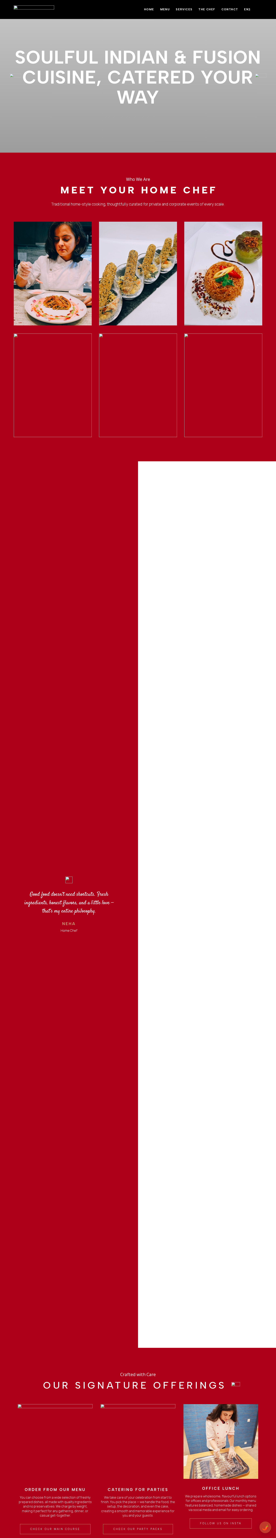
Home (149, 9)
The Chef (206, 9)
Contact (229, 9)
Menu (165, 9)
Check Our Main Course (55, 1529)
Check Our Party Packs (138, 1529)
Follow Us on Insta (220, 1523)
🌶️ (265, 1527)
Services (184, 9)
